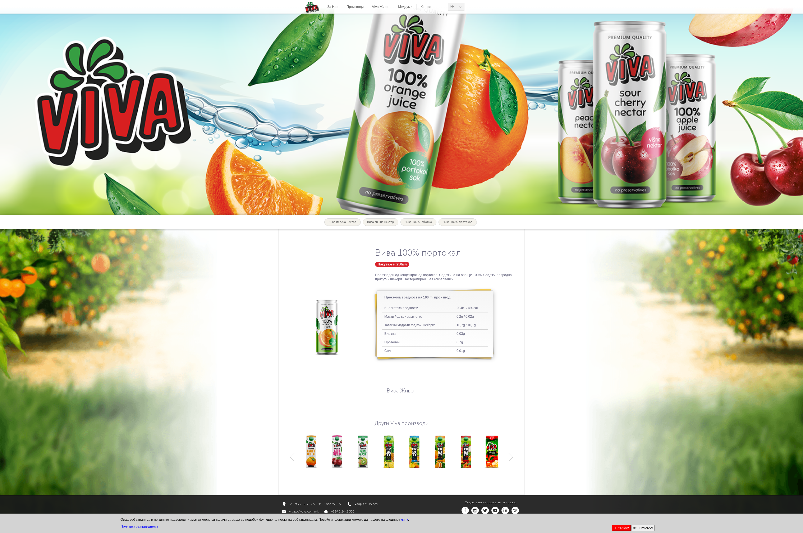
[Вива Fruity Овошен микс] (414, 451)
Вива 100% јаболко (418, 222)
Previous (292, 455)
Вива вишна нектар (380, 222)
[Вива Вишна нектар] (337, 451)
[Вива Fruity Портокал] (440, 451)
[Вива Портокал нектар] (311, 451)
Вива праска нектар (342, 222)
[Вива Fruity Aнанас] (389, 451)
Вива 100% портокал (457, 222)
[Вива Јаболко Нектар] (492, 451)
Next (511, 455)
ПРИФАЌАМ (621, 527)
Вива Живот (401, 391)
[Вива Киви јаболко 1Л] (363, 451)
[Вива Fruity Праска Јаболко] (466, 451)
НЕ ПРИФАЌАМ (643, 527)
